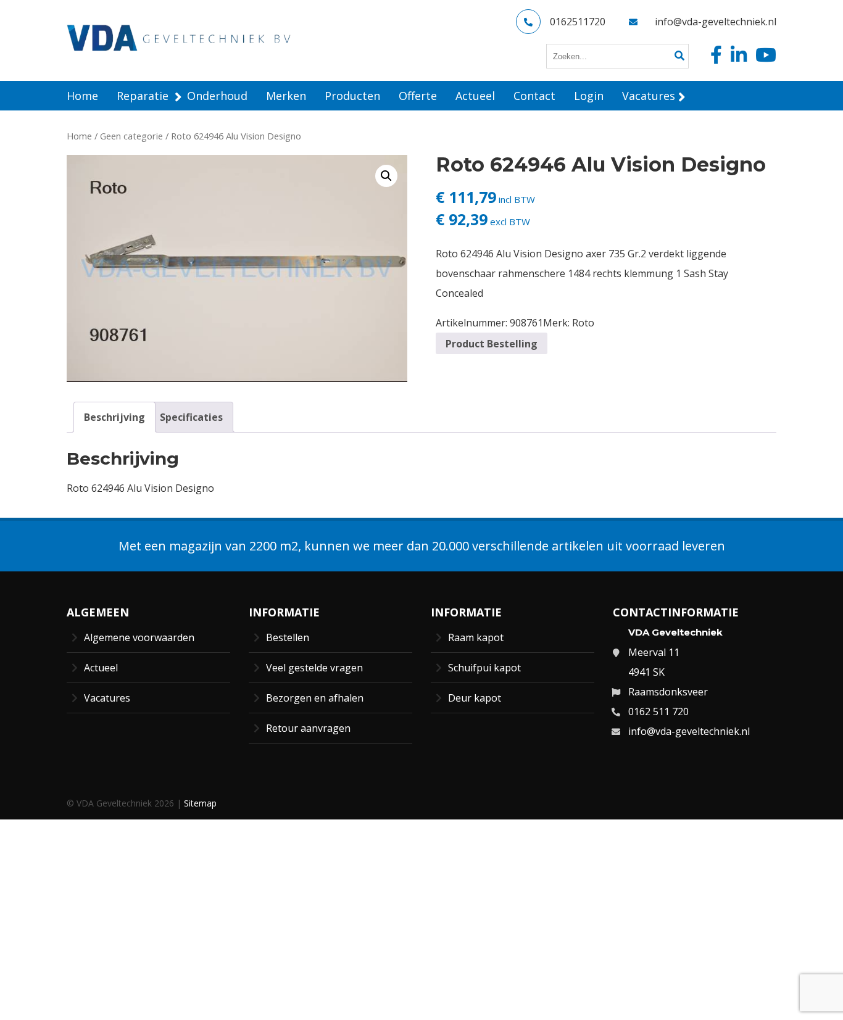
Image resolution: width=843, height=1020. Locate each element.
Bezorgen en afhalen (314, 698)
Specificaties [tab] (191, 417)
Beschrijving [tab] (114, 417)
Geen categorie (131, 136)
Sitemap (200, 803)
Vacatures (107, 698)
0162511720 (577, 21)
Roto (583, 323)
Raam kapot (476, 637)
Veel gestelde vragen (314, 667)
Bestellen (287, 637)
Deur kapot (474, 698)
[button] (386, 176)
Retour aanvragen (308, 728)
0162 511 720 (658, 711)
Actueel (101, 667)
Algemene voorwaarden (139, 637)
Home (79, 136)
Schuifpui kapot (484, 667)
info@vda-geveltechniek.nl (715, 21)
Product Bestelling (492, 343)
